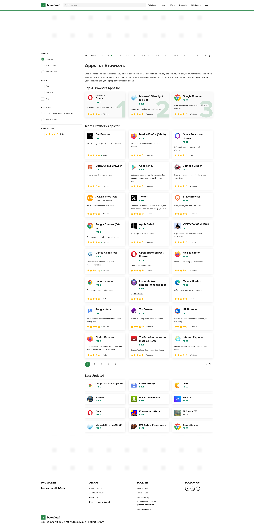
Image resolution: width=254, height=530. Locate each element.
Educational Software (155, 56)
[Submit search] (66, 5)
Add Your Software (97, 493)
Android (182, 5)
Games (186, 56)
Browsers (114, 56)
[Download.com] (50, 5)
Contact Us (93, 497)
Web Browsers (51, 120)
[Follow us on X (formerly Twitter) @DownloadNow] (192, 489)
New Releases (51, 72)
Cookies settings (144, 509)
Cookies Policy (143, 497)
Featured (49, 59)
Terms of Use (142, 493)
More (207, 5)
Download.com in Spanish (99, 502)
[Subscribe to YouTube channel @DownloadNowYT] (198, 489)
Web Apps (195, 5)
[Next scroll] (209, 56)
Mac (163, 5)
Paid (47, 99)
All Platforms (90, 56)
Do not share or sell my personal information (146, 503)
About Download (96, 488)
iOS (171, 5)
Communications (126, 56)
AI (108, 56)
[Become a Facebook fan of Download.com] (187, 489)
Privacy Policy (142, 488)
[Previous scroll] (103, 56)
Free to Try (50, 92)
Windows (152, 5)
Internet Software (197, 56)
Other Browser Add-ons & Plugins (59, 113)
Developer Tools (140, 56)
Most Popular (51, 65)
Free (47, 86)
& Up (62, 134)
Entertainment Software (173, 56)
